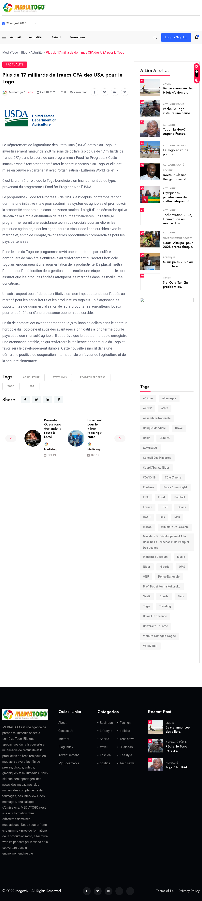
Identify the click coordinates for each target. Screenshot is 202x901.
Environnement (172, 238)
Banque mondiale (154, 428)
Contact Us (65, 731)
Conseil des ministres (157, 457)
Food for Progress (92, 377)
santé (146, 596)
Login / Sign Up (176, 37)
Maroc (147, 527)
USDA (31, 386)
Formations (77, 37)
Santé (180, 165)
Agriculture (31, 377)
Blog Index (65, 747)
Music (181, 556)
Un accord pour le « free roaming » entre (94, 428)
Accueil (15, 37)
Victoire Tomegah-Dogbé (159, 636)
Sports (181, 145)
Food (161, 497)
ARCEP (147, 408)
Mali (177, 517)
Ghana (182, 507)
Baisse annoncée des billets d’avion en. (178, 90)
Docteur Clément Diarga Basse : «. (175, 177)
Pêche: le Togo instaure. (176, 748)
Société (168, 170)
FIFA (146, 497)
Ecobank (148, 487)
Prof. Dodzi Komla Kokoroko (161, 586)
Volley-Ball (150, 645)
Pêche (180, 104)
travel (104, 747)
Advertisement (68, 755)
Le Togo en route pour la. (175, 152)
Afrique (148, 398)
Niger (146, 566)
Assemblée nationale (157, 418)
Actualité (35, 37)
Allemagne (169, 398)
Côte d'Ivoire (173, 477)
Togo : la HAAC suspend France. (174, 131)
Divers (167, 84)
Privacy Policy (189, 890)
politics (125, 731)
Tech (181, 596)
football (179, 497)
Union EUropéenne (155, 616)
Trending (165, 606)
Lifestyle (106, 731)
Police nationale (169, 576)
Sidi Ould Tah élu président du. (175, 284)
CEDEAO (165, 438)
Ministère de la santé (175, 527)
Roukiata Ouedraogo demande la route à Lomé (52, 428)
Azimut (56, 37)
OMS (182, 566)
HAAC (146, 517)
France (147, 507)
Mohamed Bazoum (155, 556)
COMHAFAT (150, 447)
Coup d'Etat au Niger (156, 467)
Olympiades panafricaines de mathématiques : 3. (176, 197)
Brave (179, 428)
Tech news (127, 739)
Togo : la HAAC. (177, 767)
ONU (146, 576)
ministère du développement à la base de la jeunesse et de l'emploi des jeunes (166, 542)
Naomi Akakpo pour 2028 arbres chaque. (178, 245)
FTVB (165, 507)
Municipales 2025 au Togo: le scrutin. (178, 264)
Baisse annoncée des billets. (178, 729)
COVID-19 (149, 477)
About (62, 723)
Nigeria (164, 566)
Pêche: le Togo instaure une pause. (177, 111)
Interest (63, 739)
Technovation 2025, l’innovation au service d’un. (177, 219)
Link (162, 517)
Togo (10, 386)
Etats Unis (60, 377)
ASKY (164, 408)
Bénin (146, 438)
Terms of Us (165, 890)
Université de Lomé (155, 626)
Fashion (125, 723)
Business (106, 723)
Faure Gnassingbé (175, 487)
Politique (169, 257)
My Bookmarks (68, 763)
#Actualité (14, 64)
